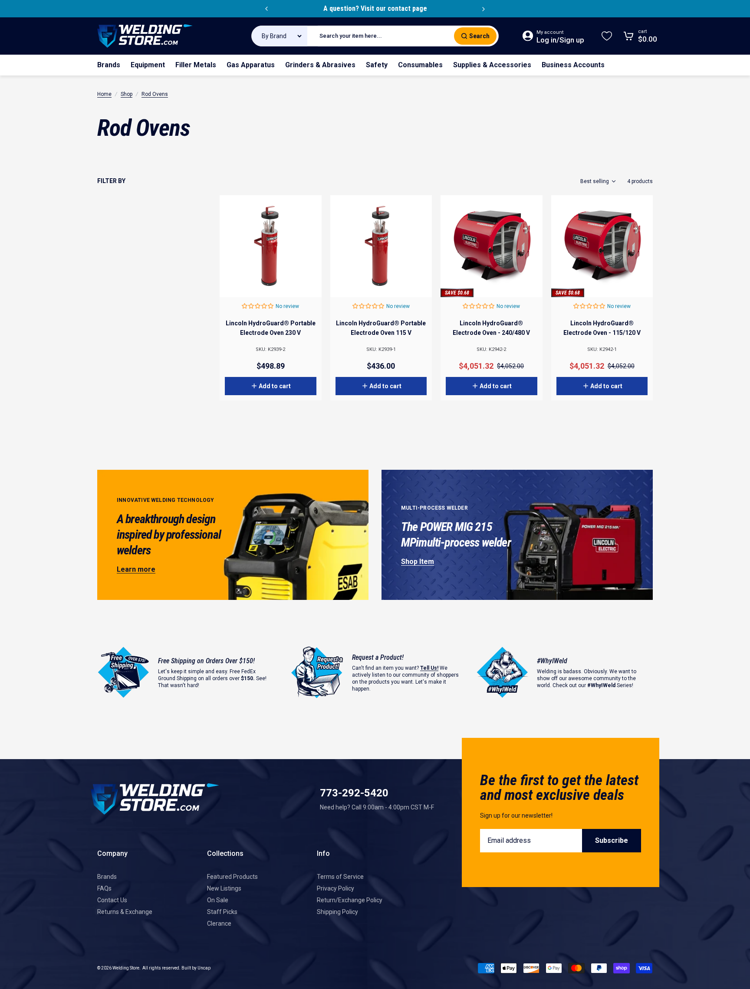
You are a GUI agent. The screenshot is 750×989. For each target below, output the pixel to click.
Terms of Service (340, 876)
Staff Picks (222, 911)
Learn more (136, 569)
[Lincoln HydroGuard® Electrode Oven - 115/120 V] (602, 246)
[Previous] (266, 8)
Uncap (204, 968)
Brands (107, 876)
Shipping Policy (337, 911)
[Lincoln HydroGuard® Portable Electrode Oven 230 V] (271, 246)
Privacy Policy (335, 888)
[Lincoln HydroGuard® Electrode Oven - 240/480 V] (492, 246)
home (104, 94)
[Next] (483, 8)
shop (126, 94)
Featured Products (232, 876)
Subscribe (611, 840)
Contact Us (112, 900)
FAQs (104, 888)
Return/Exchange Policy (349, 900)
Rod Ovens (154, 94)
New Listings (224, 888)
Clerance (219, 923)
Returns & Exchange (124, 911)
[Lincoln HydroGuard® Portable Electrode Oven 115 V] (381, 246)
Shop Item (417, 561)
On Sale (217, 900)
